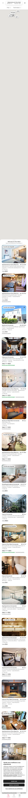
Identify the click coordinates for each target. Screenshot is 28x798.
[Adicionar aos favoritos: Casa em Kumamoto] (24, 496)
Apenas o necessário (14, 785)
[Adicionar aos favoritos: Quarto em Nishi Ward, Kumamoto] (24, 403)
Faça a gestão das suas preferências (14, 788)
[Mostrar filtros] (24, 2)
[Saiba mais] (21, 243)
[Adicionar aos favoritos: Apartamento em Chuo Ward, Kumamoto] (24, 247)
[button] (5, 271)
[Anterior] (3, 2)
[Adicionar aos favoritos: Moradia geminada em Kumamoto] (24, 466)
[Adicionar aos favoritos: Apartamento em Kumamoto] (24, 588)
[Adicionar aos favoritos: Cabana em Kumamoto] (24, 339)
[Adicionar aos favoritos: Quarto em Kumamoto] (24, 307)
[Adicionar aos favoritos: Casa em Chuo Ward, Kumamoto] (24, 526)
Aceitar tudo (14, 781)
